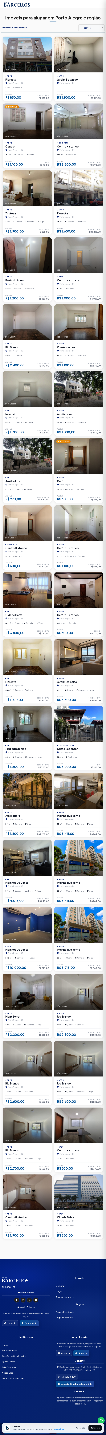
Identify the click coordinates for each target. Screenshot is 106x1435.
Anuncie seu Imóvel (65, 1297)
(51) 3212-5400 (68, 1377)
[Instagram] (23, 1300)
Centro (10, 146)
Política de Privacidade (13, 1378)
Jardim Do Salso (67, 681)
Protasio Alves (14, 280)
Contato (65, 1353)
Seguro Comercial (64, 1317)
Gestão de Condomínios (14, 1356)
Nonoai (10, 414)
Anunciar (83, 1353)
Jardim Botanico (67, 79)
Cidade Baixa (13, 615)
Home (5, 1345)
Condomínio (31, 1323)
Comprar (60, 1285)
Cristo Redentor (67, 748)
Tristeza (10, 213)
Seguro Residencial (65, 1312)
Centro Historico (68, 146)
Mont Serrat (13, 1016)
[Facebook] (16, 1300)
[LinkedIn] (29, 1300)
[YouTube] (35, 1300)
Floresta (10, 79)
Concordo (95, 1428)
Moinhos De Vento (68, 815)
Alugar (59, 1291)
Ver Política (59, 1429)
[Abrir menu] (99, 4)
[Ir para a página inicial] (26, 1280)
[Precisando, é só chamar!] (101, 1420)
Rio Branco (12, 347)
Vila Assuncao (66, 347)
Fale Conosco (9, 1367)
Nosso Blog (7, 1372)
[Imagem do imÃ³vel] (27, 54)
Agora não (80, 1428)
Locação (11, 1323)
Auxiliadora (64, 414)
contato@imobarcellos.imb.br (76, 1384)
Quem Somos (8, 1361)
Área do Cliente (9, 1350)
